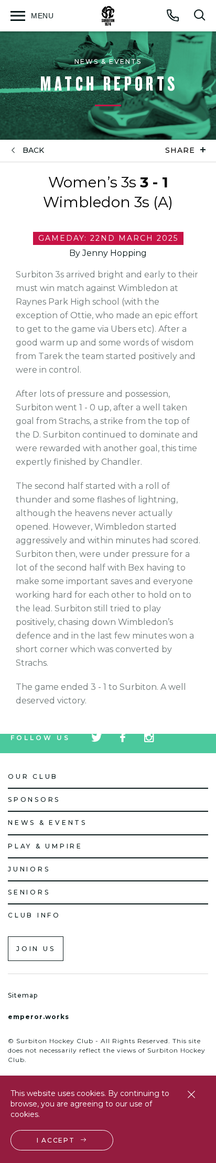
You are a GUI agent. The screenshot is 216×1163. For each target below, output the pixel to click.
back (33, 150)
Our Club (33, 776)
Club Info (34, 915)
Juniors (29, 869)
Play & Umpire (45, 846)
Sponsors (34, 799)
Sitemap (23, 995)
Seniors (29, 892)
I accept (56, 1140)
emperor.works (38, 1017)
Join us (35, 949)
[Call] (173, 15)
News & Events (47, 822)
